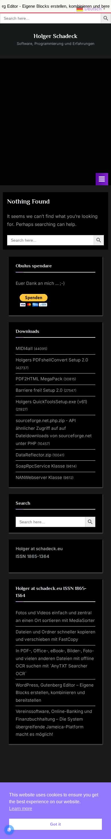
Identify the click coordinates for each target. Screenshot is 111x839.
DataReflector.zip (33, 455)
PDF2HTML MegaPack (39, 378)
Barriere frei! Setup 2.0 (39, 390)
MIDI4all (24, 348)
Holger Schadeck (55, 36)
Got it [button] (55, 824)
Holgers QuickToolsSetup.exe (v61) (51, 401)
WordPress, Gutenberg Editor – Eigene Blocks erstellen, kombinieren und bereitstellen (55, 692)
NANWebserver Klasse (39, 477)
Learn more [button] (20, 808)
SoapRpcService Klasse (40, 466)
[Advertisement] (55, 114)
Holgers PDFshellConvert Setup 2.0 (52, 360)
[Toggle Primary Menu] (102, 179)
